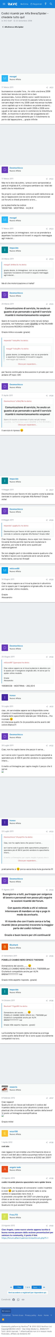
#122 (51, 179)
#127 (51, 490)
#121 (51, 87)
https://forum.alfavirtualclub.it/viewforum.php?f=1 (25, 1238)
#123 (51, 229)
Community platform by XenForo (26, 1326)
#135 (51, 956)
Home (46, 1315)
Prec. (19, 1287)
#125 (51, 304)
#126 (51, 396)
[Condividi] (47, 87)
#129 (51, 579)
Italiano (7, 1311)
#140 (51, 1226)
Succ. (35, 1287)
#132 (51, 746)
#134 (51, 890)
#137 (51, 1098)
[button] (4, 4)
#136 (51, 1001)
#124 (51, 259)
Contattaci (6, 1315)
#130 (51, 657)
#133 (51, 831)
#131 (51, 706)
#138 (51, 1142)
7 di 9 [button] (27, 1287)
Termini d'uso (17, 1315)
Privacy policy (30, 1315)
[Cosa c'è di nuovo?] (45, 4)
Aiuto (40, 1315)
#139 (51, 1178)
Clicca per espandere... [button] (27, 364)
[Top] (51, 1315)
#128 (51, 520)
